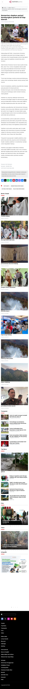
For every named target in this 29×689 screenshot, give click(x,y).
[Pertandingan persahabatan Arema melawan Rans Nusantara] (5, 424)
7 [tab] (17, 550)
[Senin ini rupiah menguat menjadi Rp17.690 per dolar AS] (5, 417)
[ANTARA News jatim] (16, 1)
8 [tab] (19, 550)
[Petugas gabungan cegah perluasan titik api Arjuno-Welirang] (14, 372)
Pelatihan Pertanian (18, 188)
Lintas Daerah (4, 639)
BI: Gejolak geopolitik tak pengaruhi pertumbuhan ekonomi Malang (11, 263)
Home (5, 7)
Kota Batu (6, 185)
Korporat (3, 677)
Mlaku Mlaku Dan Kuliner (7, 654)
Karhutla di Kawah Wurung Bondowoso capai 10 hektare (17, 490)
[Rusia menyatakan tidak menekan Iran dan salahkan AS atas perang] (5, 437)
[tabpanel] (14, 516)
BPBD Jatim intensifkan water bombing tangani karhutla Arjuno (14, 310)
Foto (2, 503)
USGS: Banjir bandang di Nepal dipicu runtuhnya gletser (14, 471)
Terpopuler (4, 411)
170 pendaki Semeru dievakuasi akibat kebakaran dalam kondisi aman (18, 497)
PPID (2, 679)
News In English (5, 652)
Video (2, 527)
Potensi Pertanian (7, 188)
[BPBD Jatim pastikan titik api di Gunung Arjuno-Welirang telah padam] (14, 348)
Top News (4, 449)
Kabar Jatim (11, 7)
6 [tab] (15, 550)
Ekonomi (3, 641)
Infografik (4, 552)
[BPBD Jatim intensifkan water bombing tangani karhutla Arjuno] (14, 301)
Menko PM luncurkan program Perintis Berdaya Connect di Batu (14, 215)
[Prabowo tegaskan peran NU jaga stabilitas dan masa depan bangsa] (5, 478)
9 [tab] (21, 550)
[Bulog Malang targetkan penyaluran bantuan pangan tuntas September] (14, 277)
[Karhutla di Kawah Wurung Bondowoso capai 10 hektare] (5, 491)
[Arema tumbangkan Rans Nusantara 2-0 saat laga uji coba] (5, 430)
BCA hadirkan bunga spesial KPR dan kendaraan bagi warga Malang (14, 334)
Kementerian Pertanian (17, 185)
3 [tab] (14, 526)
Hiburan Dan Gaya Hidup (7, 656)
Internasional (4, 649)
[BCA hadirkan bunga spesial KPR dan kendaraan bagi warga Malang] (14, 324)
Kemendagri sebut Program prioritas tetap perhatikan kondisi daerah (13, 405)
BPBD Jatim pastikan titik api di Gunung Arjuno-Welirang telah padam (14, 357)
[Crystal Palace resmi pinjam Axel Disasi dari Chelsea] (5, 443)
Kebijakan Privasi (5, 665)
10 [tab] (23, 550)
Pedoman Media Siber (6, 670)
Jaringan (3, 660)
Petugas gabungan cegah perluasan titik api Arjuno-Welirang (13, 381)
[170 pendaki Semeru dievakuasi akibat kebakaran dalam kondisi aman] (5, 497)
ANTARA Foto (4, 674)
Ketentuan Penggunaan (7, 662)
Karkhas (3, 646)
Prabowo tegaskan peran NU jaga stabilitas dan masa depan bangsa (18, 476)
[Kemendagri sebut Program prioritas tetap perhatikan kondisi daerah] (14, 396)
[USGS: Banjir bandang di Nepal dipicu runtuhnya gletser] (14, 461)
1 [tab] (10, 526)
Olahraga (3, 643)
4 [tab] (16, 526)
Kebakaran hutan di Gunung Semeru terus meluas (11, 545)
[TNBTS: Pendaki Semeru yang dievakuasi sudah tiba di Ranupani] (5, 484)
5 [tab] (18, 526)
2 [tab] (12, 526)
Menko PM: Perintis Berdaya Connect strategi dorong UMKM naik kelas (13, 239)
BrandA (3, 672)
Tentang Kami (4, 667)
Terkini (3, 623)
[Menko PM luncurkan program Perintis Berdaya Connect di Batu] (14, 206)
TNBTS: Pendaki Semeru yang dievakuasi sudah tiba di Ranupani (18, 483)
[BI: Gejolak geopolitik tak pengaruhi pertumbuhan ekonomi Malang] (14, 253)
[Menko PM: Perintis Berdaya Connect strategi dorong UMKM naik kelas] (14, 230)
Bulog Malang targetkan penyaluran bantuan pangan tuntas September (13, 286)
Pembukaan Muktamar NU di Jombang (12, 521)
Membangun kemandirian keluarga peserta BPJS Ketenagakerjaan (14, 602)
